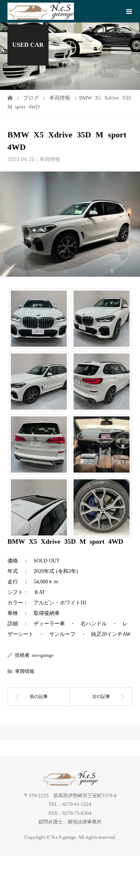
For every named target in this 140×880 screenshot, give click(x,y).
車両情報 (49, 159)
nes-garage (43, 655)
